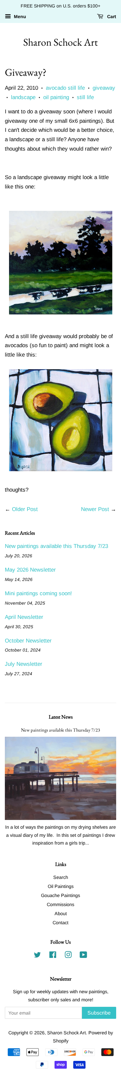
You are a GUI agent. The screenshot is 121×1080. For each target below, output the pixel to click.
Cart (111, 16)
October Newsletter (28, 641)
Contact (60, 922)
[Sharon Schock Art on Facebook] (52, 956)
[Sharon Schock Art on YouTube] (83, 956)
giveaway (104, 88)
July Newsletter (23, 664)
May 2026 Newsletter (30, 570)
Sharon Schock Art (60, 42)
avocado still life (65, 88)
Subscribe (99, 1013)
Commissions (60, 904)
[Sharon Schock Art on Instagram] (68, 956)
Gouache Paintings (60, 895)
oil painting (56, 97)
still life (85, 97)
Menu (19, 16)
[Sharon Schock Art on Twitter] (37, 956)
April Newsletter (24, 617)
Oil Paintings (61, 886)
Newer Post (95, 509)
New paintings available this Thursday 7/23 (56, 546)
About (61, 913)
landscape (23, 97)
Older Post (25, 509)
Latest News (61, 716)
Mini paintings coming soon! (38, 593)
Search (60, 877)
